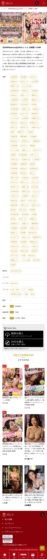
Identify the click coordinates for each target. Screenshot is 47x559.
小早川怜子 (24, 104)
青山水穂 (14, 251)
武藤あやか (35, 118)
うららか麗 (26, 260)
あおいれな (24, 113)
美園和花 (36, 141)
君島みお (14, 123)
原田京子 (20, 132)
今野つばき (23, 210)
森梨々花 (25, 187)
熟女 (32, 294)
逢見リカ (14, 127)
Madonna (14, 283)
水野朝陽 (14, 146)
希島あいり (35, 100)
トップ (3, 9)
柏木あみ (24, 173)
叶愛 (23, 255)
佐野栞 (13, 265)
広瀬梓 (13, 155)
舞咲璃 (32, 146)
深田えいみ (26, 109)
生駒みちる (35, 127)
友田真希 (14, 77)
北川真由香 (23, 155)
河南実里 (14, 136)
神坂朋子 (35, 251)
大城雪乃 (25, 196)
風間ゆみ (14, 81)
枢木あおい (15, 141)
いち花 (4, 503)
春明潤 (32, 210)
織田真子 (14, 104)
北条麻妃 (35, 91)
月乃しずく (35, 182)
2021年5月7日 (16, 271)
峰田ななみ (26, 191)
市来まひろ (34, 228)
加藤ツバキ (15, 86)
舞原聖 (32, 164)
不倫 (26, 294)
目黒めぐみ (35, 205)
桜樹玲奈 (35, 113)
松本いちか (23, 219)
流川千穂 (36, 260)
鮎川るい (33, 77)
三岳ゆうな (15, 196)
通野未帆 (24, 136)
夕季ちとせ (24, 205)
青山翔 (13, 210)
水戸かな (24, 146)
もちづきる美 (26, 86)
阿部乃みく (26, 141)
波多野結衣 (15, 91)
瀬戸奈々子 (15, 187)
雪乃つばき (15, 178)
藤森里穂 (35, 223)
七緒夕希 (35, 178)
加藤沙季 (24, 164)
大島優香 (33, 136)
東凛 (12, 132)
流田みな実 (24, 251)
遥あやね (24, 123)
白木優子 (25, 100)
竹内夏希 (14, 228)
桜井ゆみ (24, 168)
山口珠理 (35, 81)
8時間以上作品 (16, 294)
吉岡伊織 (14, 168)
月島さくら (34, 155)
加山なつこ (24, 81)
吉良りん (35, 196)
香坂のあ (14, 200)
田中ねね (32, 255)
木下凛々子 (15, 237)
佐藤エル (25, 223)
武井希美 (24, 228)
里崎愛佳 (14, 242)
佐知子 (23, 200)
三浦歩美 (36, 159)
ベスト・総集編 (27, 289)
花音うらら (24, 182)
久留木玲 (25, 178)
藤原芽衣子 (37, 237)
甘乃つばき (32, 200)
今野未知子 (15, 191)
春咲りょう (26, 150)
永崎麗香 (27, 505)
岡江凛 (13, 219)
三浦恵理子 (15, 100)
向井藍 (34, 104)
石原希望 (14, 173)
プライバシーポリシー (14, 532)
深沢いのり (37, 150)
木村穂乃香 (15, 214)
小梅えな (35, 246)
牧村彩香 (14, 113)
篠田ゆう (35, 95)
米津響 (23, 233)
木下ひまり (15, 255)
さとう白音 (15, 150)
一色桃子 (30, 132)
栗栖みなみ (34, 242)
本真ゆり (14, 95)
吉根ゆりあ (26, 159)
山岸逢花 (25, 118)
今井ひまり (15, 159)
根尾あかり (34, 123)
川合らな (14, 182)
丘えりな (36, 191)
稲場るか (36, 109)
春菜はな (25, 91)
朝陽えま (33, 219)
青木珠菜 (25, 214)
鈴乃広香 (35, 187)
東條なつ (14, 233)
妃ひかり (25, 246)
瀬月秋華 (14, 205)
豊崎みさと (15, 260)
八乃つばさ (15, 118)
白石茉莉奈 (15, 109)
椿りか (32, 173)
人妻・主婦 (15, 289)
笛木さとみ (26, 237)
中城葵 (34, 214)
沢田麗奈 (24, 77)
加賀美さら (15, 223)
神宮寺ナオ (24, 127)
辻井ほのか (15, 246)
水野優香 (14, 164)
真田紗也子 (34, 168)
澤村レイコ (24, 95)
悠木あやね (32, 233)
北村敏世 (24, 242)
